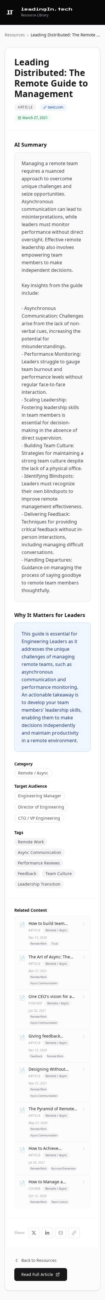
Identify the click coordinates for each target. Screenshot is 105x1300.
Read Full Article (37, 1274)
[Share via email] (60, 1232)
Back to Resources (39, 1260)
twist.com (55, 107)
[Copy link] (74, 1232)
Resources (15, 35)
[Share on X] (33, 1232)
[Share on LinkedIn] (47, 1232)
